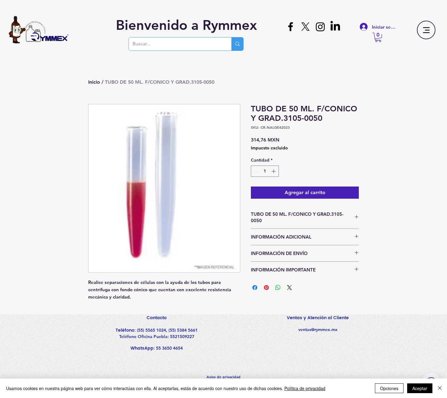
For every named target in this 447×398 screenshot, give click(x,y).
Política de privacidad (304, 388)
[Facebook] (290, 27)
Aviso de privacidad (223, 376)
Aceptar (419, 388)
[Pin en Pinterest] (266, 287)
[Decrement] (255, 171)
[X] (305, 27)
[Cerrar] (439, 388)
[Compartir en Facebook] (254, 287)
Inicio (94, 82)
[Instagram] (320, 27)
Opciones (389, 388)
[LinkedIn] (335, 27)
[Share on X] (289, 287)
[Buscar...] (237, 44)
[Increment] (274, 171)
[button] (378, 37)
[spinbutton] (264, 171)
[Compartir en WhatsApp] (278, 287)
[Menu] (426, 30)
